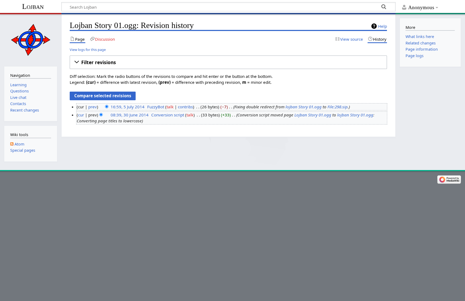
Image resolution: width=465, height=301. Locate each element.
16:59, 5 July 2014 (128, 106)
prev (92, 106)
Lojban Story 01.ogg (312, 114)
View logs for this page (88, 49)
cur (81, 114)
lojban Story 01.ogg (304, 106)
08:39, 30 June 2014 (130, 114)
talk (170, 106)
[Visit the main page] (30, 39)
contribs (185, 106)
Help (382, 26)
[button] (228, 62)
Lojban (33, 6)
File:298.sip (337, 106)
